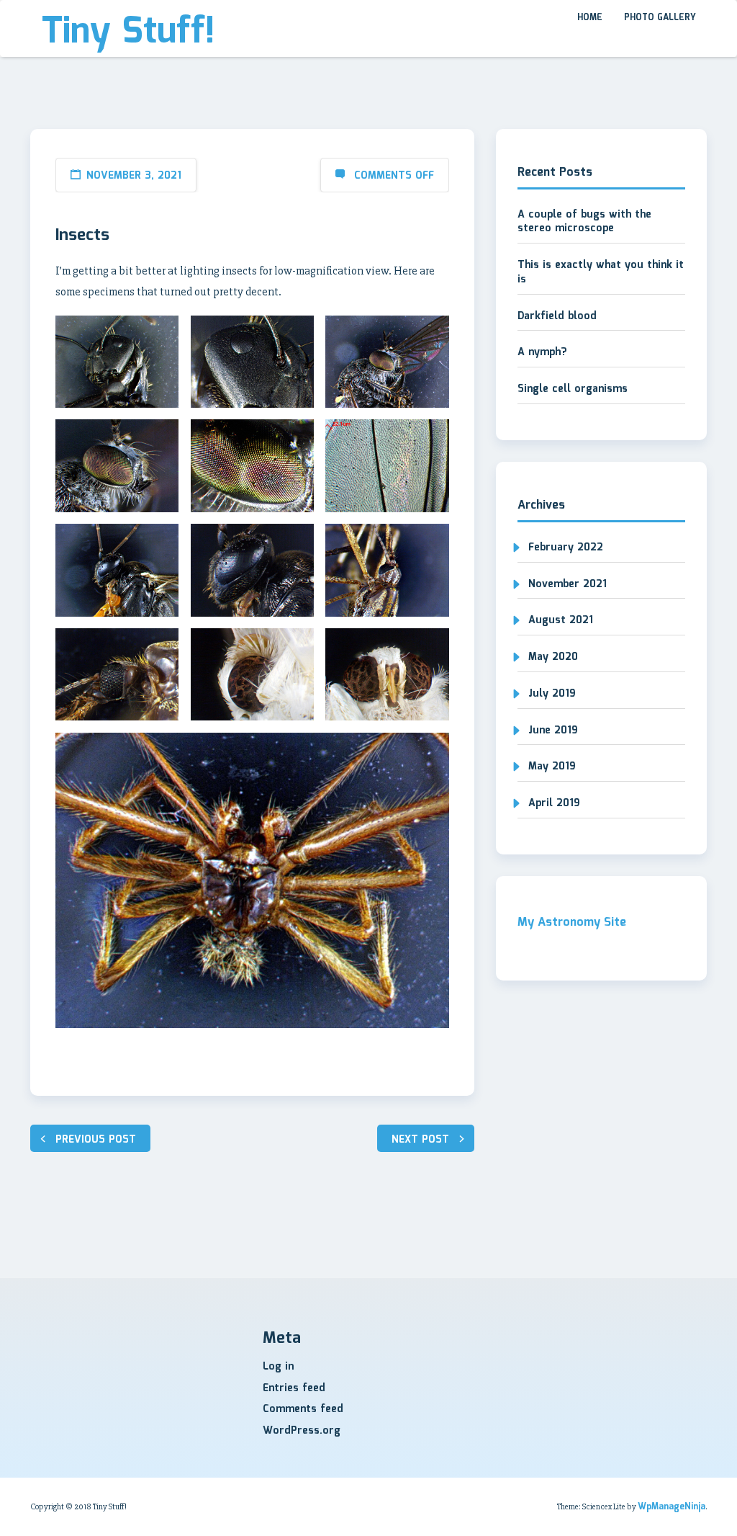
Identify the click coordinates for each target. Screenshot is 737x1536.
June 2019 (553, 730)
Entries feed (294, 1388)
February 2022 (565, 547)
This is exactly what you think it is (600, 272)
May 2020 (553, 657)
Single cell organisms (572, 389)
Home (589, 17)
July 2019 (552, 694)
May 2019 (552, 766)
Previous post (95, 1140)
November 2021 (567, 584)
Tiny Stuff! (128, 32)
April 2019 (554, 803)
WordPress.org (301, 1431)
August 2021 (560, 620)
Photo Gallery (660, 17)
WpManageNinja (671, 1507)
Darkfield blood (557, 316)
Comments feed (303, 1409)
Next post (420, 1140)
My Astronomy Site (571, 923)
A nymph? (541, 352)
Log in (278, 1367)
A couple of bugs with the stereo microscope (584, 222)
